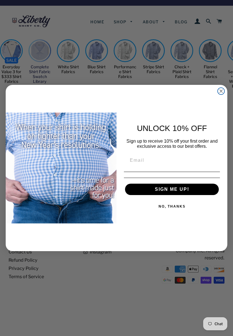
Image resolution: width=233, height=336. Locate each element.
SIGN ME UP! (172, 189)
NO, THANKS (172, 206)
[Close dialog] (221, 91)
